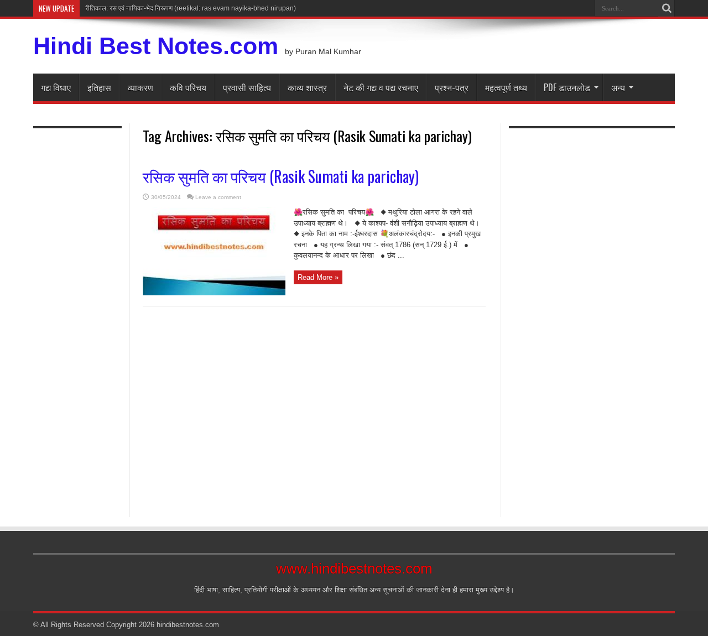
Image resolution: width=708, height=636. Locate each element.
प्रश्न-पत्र (451, 87)
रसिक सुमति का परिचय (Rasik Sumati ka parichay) (281, 176)
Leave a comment (218, 197)
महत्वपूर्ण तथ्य (506, 87)
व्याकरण (140, 87)
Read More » (318, 277)
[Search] (666, 8)
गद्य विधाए (56, 87)
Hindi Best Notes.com (155, 46)
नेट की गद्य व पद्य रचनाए (380, 87)
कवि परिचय (188, 87)
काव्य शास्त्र (307, 87)
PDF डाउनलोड (567, 87)
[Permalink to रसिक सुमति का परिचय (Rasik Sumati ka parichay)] (214, 293)
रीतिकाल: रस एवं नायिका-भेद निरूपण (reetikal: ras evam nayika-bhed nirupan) (190, 8)
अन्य (618, 87)
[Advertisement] (77, 316)
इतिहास (99, 87)
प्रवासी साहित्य (247, 87)
